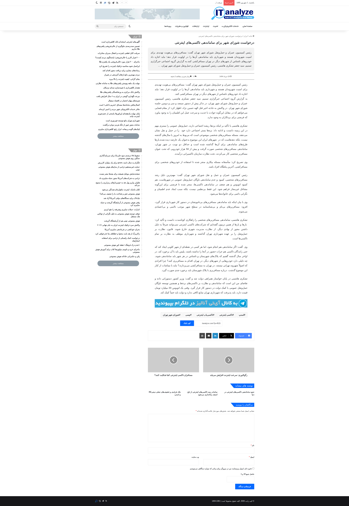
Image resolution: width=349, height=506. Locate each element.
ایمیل (251, 457)
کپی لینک (187, 323)
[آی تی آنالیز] (232, 13)
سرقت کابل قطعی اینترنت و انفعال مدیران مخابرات (202, 3)
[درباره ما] (105, 3)
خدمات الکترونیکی (231, 26)
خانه (251, 36)
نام (252, 445)
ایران (246, 36)
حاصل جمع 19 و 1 (247, 474)
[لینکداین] (215, 335)
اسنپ (241, 315)
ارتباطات (195, 26)
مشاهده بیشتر (118, 136)
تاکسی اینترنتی (226, 315)
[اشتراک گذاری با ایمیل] (208, 335)
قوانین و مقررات (181, 26)
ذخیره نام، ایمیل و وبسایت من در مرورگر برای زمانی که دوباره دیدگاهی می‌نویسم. (221, 469)
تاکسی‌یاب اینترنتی (205, 315)
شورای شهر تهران (171, 315)
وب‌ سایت (195, 457)
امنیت (215, 26)
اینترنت (206, 26)
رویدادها (167, 26)
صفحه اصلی (247, 26)
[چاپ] (202, 335)
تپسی (187, 315)
